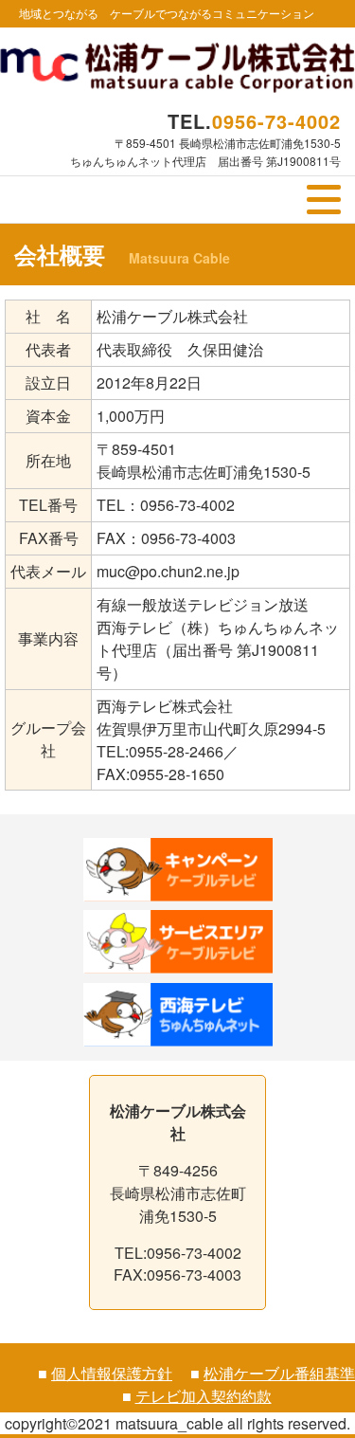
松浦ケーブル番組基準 (279, 1373)
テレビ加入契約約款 (203, 1396)
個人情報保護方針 (111, 1373)
